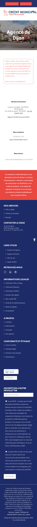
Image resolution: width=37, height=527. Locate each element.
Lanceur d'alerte (11, 345)
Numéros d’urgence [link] (13, 250)
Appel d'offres (12, 262)
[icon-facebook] (5, 272)
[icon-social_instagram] (15, 272)
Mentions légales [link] (11, 307)
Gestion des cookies (23, 514)
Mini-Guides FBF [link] (11, 299)
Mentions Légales (14, 512)
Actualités (9, 330)
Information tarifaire (12, 291)
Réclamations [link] (10, 357)
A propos (9, 322)
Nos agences (10, 334)
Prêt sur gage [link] (10, 210)
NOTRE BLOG (9, 377)
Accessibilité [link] (10, 311)
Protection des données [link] (13, 353)
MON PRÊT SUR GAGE (26, 3)
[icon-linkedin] (11, 272)
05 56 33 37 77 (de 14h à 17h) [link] (13, 230)
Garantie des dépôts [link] (12, 295)
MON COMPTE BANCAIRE (12, 3)
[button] (34, 239)
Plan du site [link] (11, 258)
